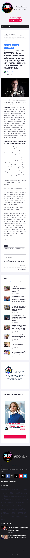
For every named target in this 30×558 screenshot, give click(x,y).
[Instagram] (12, 476)
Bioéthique (24, 493)
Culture (17, 496)
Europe (6, 499)
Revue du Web (11, 72)
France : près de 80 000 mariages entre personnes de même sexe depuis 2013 (19, 336)
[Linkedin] (25, 476)
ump (6, 250)
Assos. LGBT (12, 34)
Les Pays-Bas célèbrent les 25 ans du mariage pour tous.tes (19, 344)
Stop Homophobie (9, 47)
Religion (14, 509)
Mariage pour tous (20, 248)
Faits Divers (22, 499)
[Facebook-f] (8, 476)
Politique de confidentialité (18, 551)
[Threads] (16, 476)
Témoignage (16, 517)
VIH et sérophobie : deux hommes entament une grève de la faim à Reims (17, 536)
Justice (4, 506)
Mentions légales (5, 551)
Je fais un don (15, 436)
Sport (8, 513)
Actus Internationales (18, 489)
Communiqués (9, 496)
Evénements (13, 499)
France (4, 502)
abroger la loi (12, 246)
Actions (4, 490)
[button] (27, 26)
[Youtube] (21, 476)
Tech (5, 517)
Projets (9, 509)
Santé (19, 509)
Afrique (3, 493)
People (16, 506)
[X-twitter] (3, 476)
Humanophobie (21, 502)
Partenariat (10, 506)
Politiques (15, 45)
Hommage (10, 502)
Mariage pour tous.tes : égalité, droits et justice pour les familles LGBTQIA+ (19, 352)
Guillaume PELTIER (9, 248)
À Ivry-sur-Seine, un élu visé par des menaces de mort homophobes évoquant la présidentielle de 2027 (18, 529)
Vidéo (24, 516)
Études (3, 519)
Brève (2, 496)
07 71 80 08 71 (15, 466)
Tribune (8, 517)
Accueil (5, 34)
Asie (7, 493)
